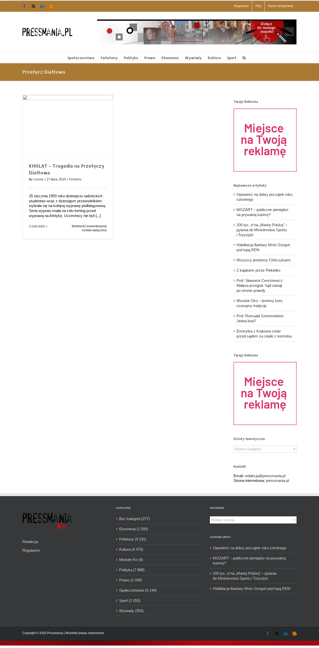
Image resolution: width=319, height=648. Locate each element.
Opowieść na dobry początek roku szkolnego (249, 548)
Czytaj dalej (37, 226)
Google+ (7, 643)
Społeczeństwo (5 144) (138, 590)
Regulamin (31, 550)
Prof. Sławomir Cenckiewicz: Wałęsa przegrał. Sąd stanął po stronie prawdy (260, 285)
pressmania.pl (277, 480)
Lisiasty (38, 179)
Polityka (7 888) (132, 570)
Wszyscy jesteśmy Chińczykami (263, 260)
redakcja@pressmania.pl (265, 476)
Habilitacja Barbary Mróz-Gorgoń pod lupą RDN (251, 588)
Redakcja (30, 542)
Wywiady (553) (131, 611)
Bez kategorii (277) (134, 519)
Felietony (75, 179)
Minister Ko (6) (131, 559)
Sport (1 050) (129, 600)
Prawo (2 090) (130, 580)
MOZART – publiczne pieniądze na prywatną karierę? (249, 560)
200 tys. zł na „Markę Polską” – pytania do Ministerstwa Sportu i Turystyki (262, 230)
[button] (244, 57)
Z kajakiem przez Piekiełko (258, 270)
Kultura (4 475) (131, 549)
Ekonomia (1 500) (133, 529)
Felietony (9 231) (132, 539)
